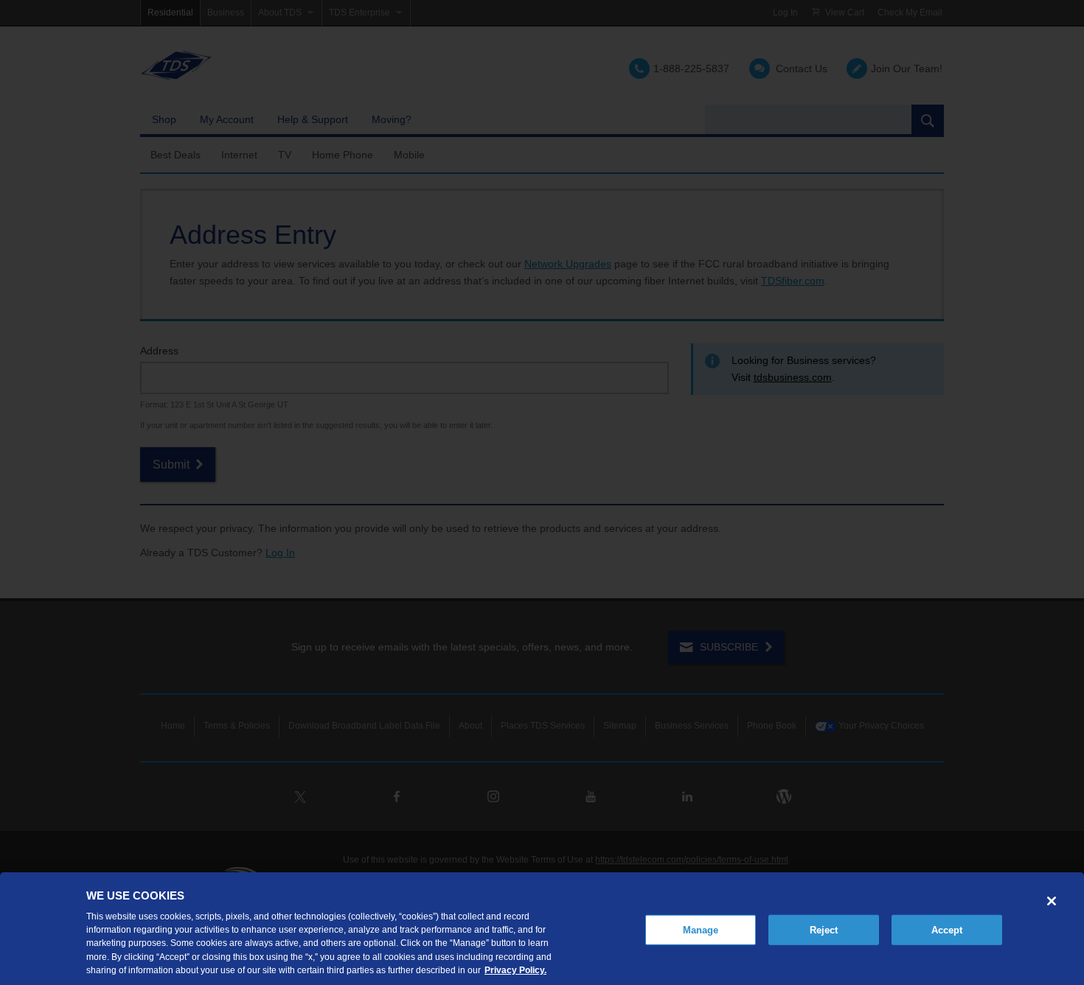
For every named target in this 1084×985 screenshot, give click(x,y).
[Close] (1051, 901)
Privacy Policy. (515, 969)
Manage (701, 929)
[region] (542, 928)
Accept (947, 929)
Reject (824, 929)
